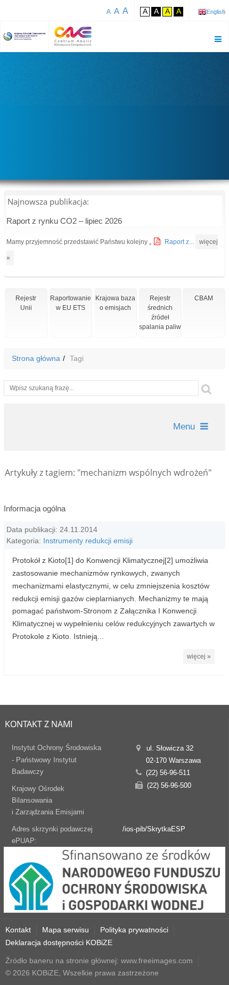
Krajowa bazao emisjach (115, 303)
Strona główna (36, 358)
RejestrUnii (25, 303)
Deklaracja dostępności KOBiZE (58, 942)
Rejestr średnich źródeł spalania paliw (160, 312)
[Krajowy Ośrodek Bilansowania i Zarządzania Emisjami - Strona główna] (25, 36)
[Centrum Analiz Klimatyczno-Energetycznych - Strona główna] (73, 36)
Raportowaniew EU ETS (70, 303)
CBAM (203, 298)
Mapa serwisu (65, 929)
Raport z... (180, 242)
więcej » (199, 656)
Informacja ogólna (35, 508)
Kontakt (18, 929)
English (216, 12)
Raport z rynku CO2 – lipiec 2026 (64, 220)
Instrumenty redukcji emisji (88, 540)
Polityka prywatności (134, 929)
